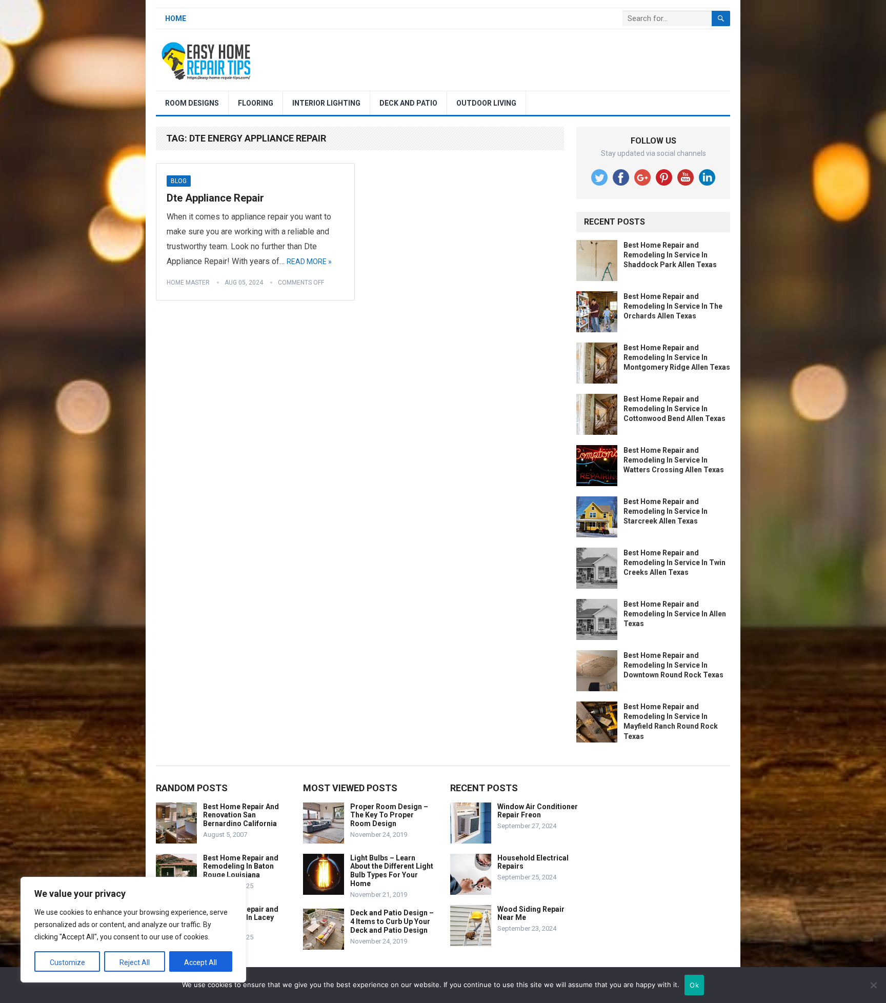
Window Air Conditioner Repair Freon (537, 811)
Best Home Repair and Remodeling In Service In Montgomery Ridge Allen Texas (676, 357)
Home (175, 18)
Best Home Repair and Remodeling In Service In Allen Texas (674, 614)
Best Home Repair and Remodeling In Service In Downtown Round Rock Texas (673, 665)
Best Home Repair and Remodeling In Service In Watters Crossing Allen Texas (673, 460)
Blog (179, 181)
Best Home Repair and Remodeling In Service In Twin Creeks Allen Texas (674, 562)
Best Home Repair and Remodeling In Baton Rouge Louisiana (240, 866)
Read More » (309, 261)
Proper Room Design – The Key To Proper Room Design (389, 815)
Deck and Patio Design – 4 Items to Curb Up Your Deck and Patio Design (392, 921)
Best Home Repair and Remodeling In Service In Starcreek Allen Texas (665, 511)
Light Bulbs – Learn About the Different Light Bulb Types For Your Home (391, 871)
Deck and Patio (408, 103)
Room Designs (192, 103)
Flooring (255, 103)
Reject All (134, 962)
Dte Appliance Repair (215, 198)
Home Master (188, 282)
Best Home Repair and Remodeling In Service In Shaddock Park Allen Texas (670, 255)
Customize (67, 962)
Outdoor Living (486, 103)
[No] (873, 985)
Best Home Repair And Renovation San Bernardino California (241, 815)
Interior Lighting (326, 103)
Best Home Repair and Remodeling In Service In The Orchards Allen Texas (672, 306)
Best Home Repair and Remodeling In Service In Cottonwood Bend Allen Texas (674, 409)
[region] (133, 929)
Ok (694, 985)
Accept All (200, 962)
